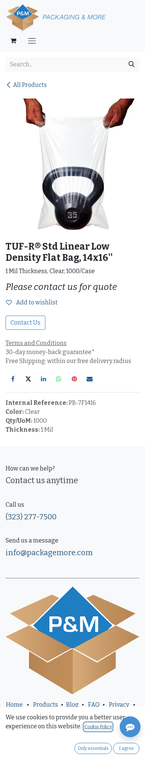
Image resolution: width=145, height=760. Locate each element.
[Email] (90, 379)
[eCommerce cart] (13, 41)
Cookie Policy (98, 726)
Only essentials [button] (93, 748)
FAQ (94, 704)
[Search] (131, 64)
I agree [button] (126, 748)
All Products (30, 84)
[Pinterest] (74, 379)
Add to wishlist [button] (36, 302)
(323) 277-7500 (31, 516)
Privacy (119, 704)
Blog (72, 704)
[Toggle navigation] (32, 41)
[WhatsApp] (59, 379)
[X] (28, 379)
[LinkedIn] (43, 379)
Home (14, 704)
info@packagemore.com (49, 552)
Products (45, 704)
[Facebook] (13, 379)
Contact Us (25, 322)
